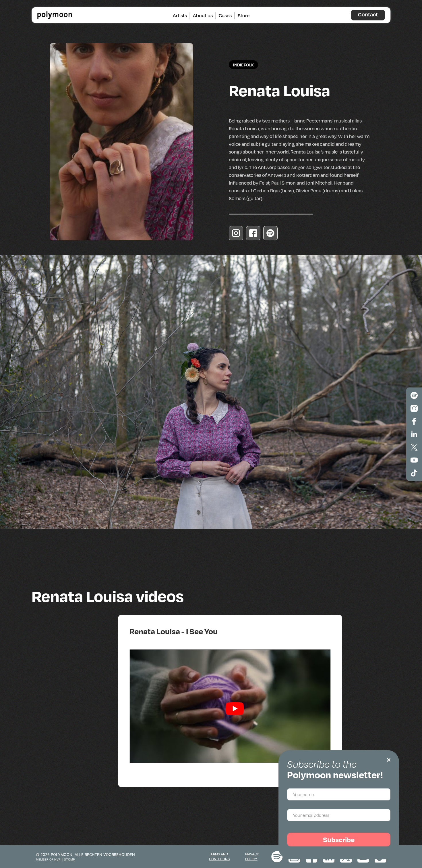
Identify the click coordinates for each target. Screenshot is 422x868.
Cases (225, 15)
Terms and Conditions (219, 856)
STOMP (69, 859)
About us (203, 15)
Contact (368, 14)
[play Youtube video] (234, 708)
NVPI (57, 859)
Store (243, 15)
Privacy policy (252, 856)
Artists (180, 15)
